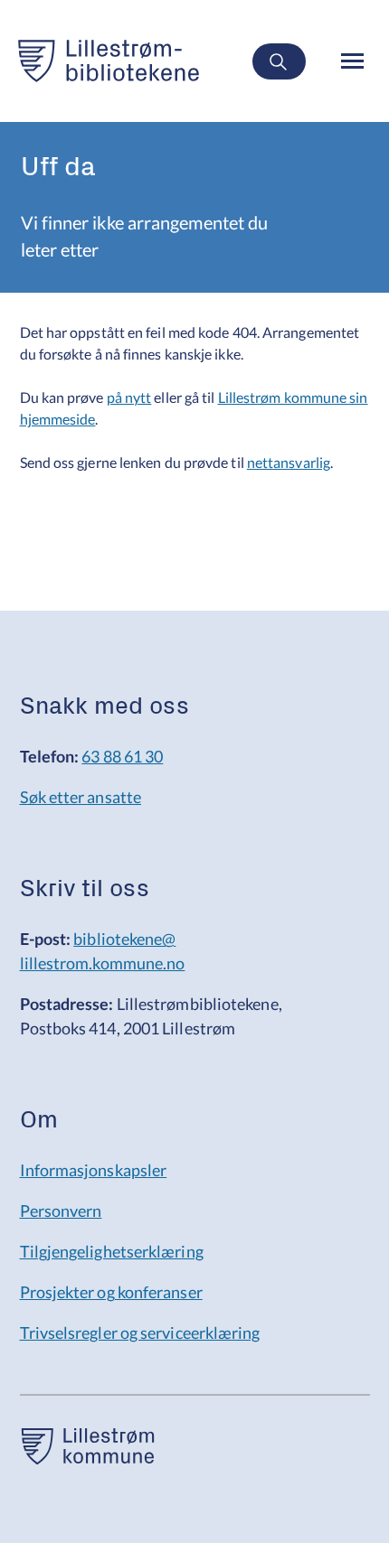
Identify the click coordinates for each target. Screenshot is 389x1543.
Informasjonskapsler (93, 1170)
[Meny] (354, 61)
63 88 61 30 (122, 756)
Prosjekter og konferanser (111, 1292)
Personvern (61, 1210)
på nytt (129, 397)
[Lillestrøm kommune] (88, 1458)
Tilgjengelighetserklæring (112, 1251)
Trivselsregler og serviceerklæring (140, 1332)
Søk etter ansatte (81, 797)
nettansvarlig (288, 462)
